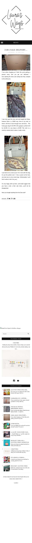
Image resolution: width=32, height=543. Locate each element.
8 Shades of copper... (19, 398)
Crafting (16, 343)
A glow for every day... (20, 432)
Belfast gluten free (19, 466)
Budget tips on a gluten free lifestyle (20, 441)
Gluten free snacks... (19, 390)
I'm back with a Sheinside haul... (17, 407)
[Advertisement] (16, 310)
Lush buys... (15, 423)
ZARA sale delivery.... (19, 415)
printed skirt (27, 125)
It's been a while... (18, 457)
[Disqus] (16, 225)
